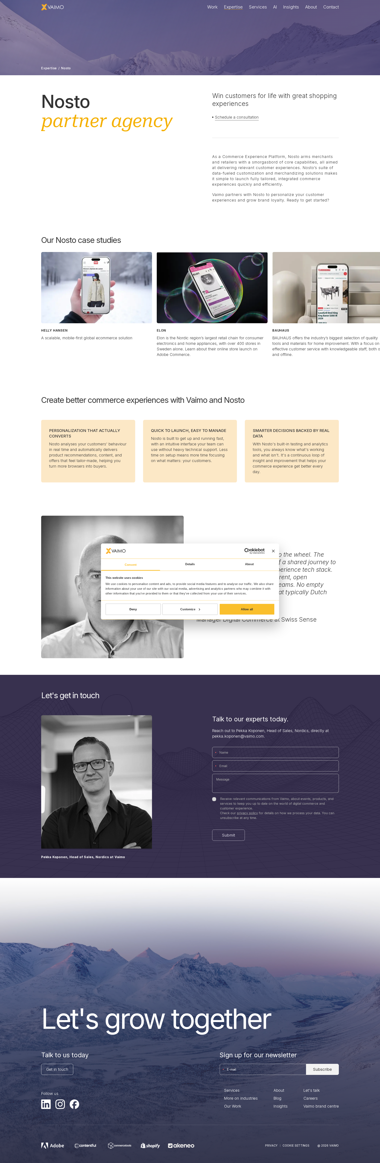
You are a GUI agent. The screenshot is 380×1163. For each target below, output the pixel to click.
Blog (277, 1098)
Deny (133, 609)
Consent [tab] (131, 564)
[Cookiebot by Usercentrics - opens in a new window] (247, 551)
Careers (310, 1098)
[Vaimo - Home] (52, 7)
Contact (331, 7)
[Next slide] (334, 287)
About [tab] (249, 564)
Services (258, 7)
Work (212, 7)
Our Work (232, 1106)
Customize (187, 609)
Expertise (233, 7)
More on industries (241, 1098)
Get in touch (57, 1069)
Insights (291, 7)
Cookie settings (296, 1145)
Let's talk (311, 1090)
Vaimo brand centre (321, 1106)
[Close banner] (273, 551)
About (311, 7)
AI (275, 7)
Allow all (247, 609)
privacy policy (247, 813)
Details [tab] (190, 564)
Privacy (271, 1145)
